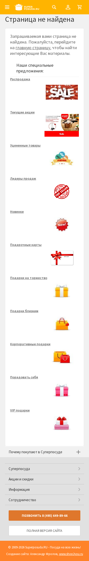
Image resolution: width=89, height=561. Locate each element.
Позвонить (44, 516)
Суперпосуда (19, 468)
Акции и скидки (21, 479)
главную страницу (33, 47)
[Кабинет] (68, 7)
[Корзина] (79, 7)
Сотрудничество (22, 499)
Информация (19, 489)
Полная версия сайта (44, 530)
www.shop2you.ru (71, 554)
